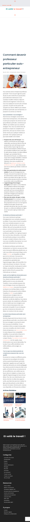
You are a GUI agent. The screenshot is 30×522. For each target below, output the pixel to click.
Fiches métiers (7, 485)
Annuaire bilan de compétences (11, 491)
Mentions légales (8, 512)
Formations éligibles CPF (9, 489)
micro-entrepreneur (21, 330)
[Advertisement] (15, 33)
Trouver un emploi (8, 476)
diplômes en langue (8, 287)
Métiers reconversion (9, 487)
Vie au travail (7, 477)
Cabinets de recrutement (10, 495)
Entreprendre (13, 72)
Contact (6, 510)
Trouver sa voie (7, 474)
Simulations (6, 500)
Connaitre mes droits (9, 457)
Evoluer (5, 461)
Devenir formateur (21, 72)
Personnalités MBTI (8, 502)
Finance (6, 463)
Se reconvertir (7, 472)
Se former (6, 470)
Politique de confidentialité (10, 514)
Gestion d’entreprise (8, 465)
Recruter (6, 468)
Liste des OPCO (7, 496)
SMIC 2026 (6, 498)
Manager (6, 466)
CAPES (11, 293)
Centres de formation (9, 493)
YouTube (9, 254)
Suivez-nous (6, 5)
